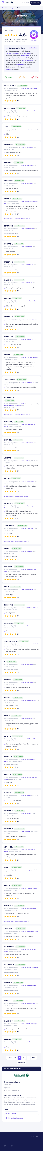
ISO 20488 (34, 40)
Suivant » (21, 1062)
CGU (37, 1137)
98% (10, 77)
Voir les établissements (15, 1118)
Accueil (4, 8)
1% (23, 77)
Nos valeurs (35, 3)
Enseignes (25, 3)
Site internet (12, 1113)
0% (36, 77)
